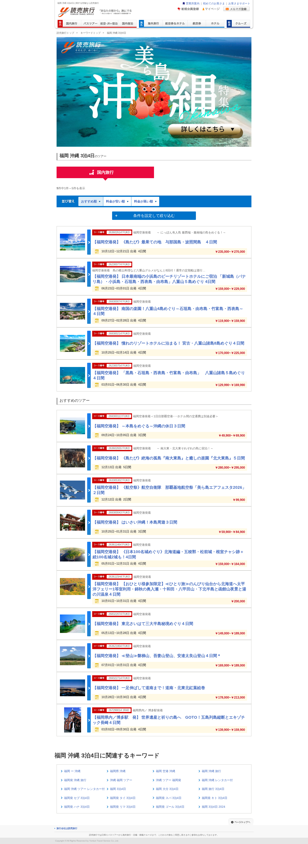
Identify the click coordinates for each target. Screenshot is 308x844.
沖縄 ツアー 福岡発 (168, 780)
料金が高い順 (143, 201)
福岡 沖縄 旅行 (211, 771)
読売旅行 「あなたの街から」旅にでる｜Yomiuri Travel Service (95, 12)
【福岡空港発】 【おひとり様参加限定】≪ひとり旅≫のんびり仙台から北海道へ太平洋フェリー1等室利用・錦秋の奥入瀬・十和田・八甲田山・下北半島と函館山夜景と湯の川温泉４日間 (169, 589)
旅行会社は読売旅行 (67, 828)
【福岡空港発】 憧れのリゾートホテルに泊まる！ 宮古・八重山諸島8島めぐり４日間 (168, 343)
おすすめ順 (89, 201)
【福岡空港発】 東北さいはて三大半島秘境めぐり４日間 (143, 623)
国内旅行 (105, 172)
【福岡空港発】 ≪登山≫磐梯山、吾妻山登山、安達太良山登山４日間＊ (157, 655)
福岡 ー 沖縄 (72, 771)
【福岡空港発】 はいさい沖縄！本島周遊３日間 (135, 522)
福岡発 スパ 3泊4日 (168, 798)
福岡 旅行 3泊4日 (213, 789)
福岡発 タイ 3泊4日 (123, 798)
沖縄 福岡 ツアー (121, 780)
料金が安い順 (115, 201)
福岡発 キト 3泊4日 (214, 798)
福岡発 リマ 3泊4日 (123, 806)
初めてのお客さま (214, 3)
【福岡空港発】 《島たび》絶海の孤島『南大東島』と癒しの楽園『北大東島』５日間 (169, 458)
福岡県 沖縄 (118, 771)
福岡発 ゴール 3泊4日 (170, 806)
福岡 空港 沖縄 (165, 771)
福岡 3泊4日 (118, 789)
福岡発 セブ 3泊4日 (77, 798)
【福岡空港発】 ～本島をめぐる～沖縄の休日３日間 (139, 426)
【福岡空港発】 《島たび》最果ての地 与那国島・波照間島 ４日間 (155, 242)
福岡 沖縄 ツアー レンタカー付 (84, 789)
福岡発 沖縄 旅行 (75, 780)
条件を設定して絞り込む (154, 216)
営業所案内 (192, 3)
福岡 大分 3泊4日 (167, 789)
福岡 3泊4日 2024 (213, 806)
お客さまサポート (239, 3)
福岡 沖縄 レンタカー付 (217, 780)
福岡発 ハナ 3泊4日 (77, 806)
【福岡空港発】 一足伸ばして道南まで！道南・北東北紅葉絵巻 (149, 688)
